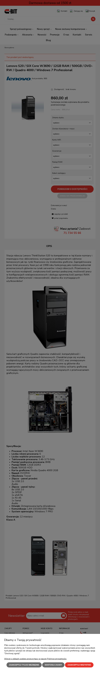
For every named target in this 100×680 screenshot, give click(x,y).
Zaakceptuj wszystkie (79, 665)
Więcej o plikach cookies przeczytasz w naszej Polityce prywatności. (35, 658)
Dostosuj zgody (53, 665)
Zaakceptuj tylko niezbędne (24, 665)
